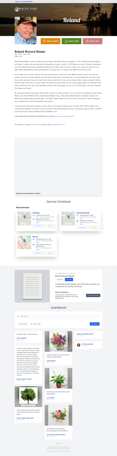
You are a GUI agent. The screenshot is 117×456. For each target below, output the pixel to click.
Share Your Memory (93, 295)
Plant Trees (50, 226)
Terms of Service (63, 448)
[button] (24, 216)
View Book (59, 279)
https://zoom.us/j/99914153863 (64, 116)
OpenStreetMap (60, 451)
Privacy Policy (53, 448)
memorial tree (35, 124)
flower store (61, 124)
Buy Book (69, 279)
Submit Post (94, 324)
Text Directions (38, 226)
